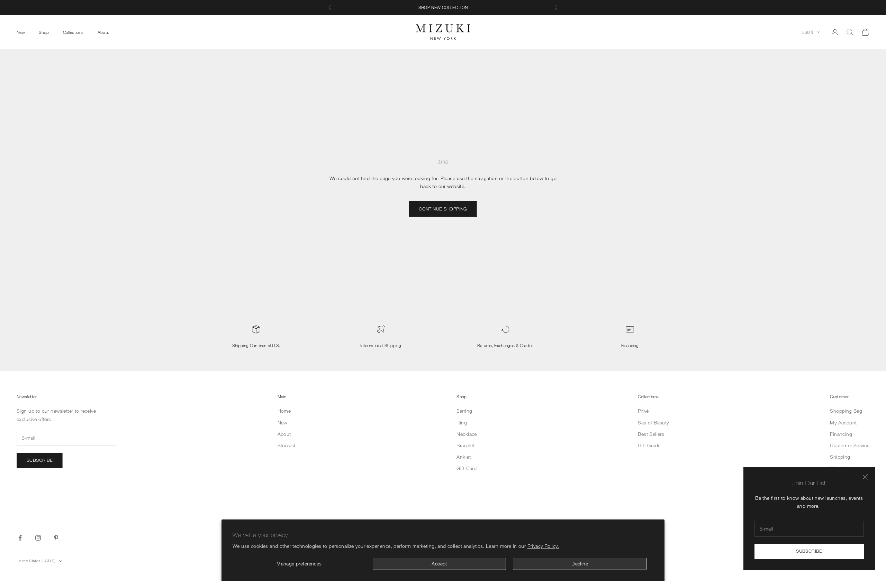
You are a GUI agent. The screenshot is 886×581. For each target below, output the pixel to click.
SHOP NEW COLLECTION (443, 7)
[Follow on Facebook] (20, 537)
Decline (579, 563)
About (103, 32)
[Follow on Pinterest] (56, 537)
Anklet (463, 457)
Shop (44, 32)
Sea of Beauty (653, 422)
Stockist (287, 445)
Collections (73, 32)
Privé (643, 411)
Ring (461, 422)
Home (284, 411)
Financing (630, 345)
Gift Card (466, 468)
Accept (439, 563)
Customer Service (849, 445)
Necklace (466, 434)
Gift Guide (649, 445)
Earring (464, 411)
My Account (843, 422)
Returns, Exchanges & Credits (505, 345)
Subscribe (809, 551)
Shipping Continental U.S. (256, 345)
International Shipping (380, 345)
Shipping (840, 457)
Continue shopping (443, 209)
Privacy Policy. (543, 546)
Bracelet (465, 445)
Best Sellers (651, 434)
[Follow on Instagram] (38, 537)
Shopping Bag (846, 411)
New (21, 32)
